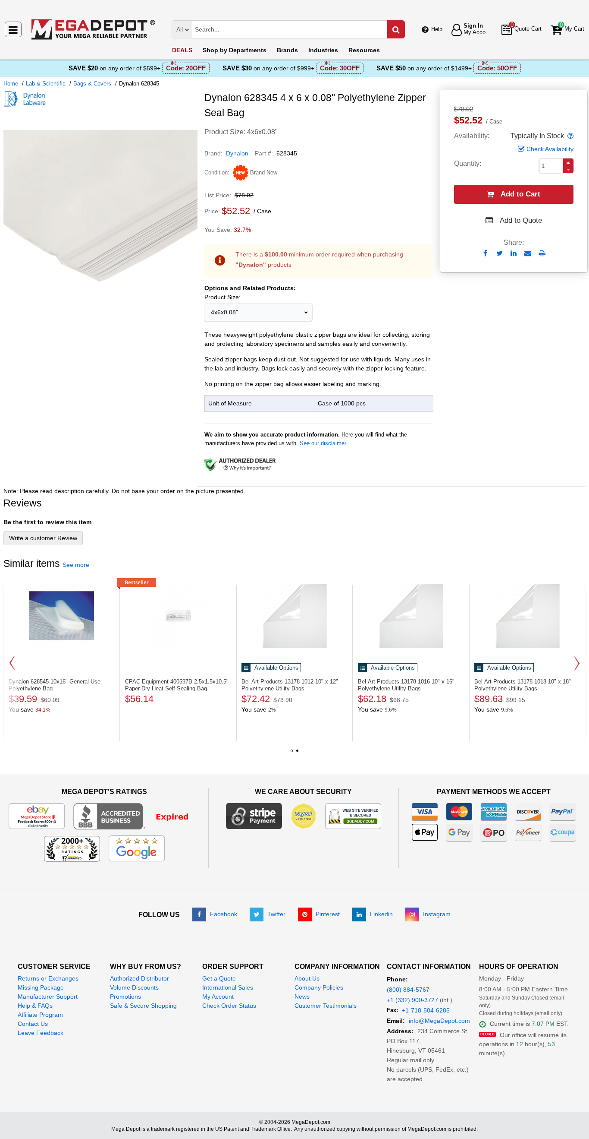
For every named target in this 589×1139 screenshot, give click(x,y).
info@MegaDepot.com (439, 1020)
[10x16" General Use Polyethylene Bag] (61, 615)
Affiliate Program (40, 1014)
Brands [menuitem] (287, 50)
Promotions (125, 996)
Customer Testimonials (325, 1005)
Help (436, 29)
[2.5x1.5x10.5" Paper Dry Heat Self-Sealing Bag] (178, 615)
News (302, 996)
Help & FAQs (35, 1005)
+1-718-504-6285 (426, 1010)
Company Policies (318, 987)
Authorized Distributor (139, 978)
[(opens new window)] (100, 301)
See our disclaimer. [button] (324, 443)
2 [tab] (297, 754)
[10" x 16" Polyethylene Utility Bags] (411, 615)
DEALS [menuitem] (182, 50)
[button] (569, 136)
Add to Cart (520, 194)
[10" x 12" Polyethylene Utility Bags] (294, 615)
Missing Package (41, 987)
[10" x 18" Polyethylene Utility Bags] (527, 615)
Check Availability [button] (549, 149)
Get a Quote (219, 978)
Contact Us (33, 1023)
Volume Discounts (134, 987)
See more (76, 564)
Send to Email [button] (528, 254)
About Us (307, 978)
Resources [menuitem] (364, 50)
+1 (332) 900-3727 (412, 1000)
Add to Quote (521, 220)
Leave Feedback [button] (40, 1032)
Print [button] (542, 253)
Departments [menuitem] (234, 50)
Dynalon (237, 153)
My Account (218, 996)
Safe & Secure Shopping (143, 1005)
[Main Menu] (13, 29)
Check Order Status (229, 1005)
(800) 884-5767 (408, 989)
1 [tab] (292, 754)
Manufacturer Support (48, 996)
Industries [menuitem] (323, 50)
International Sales (227, 987)
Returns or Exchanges (48, 978)
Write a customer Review (43, 538)
